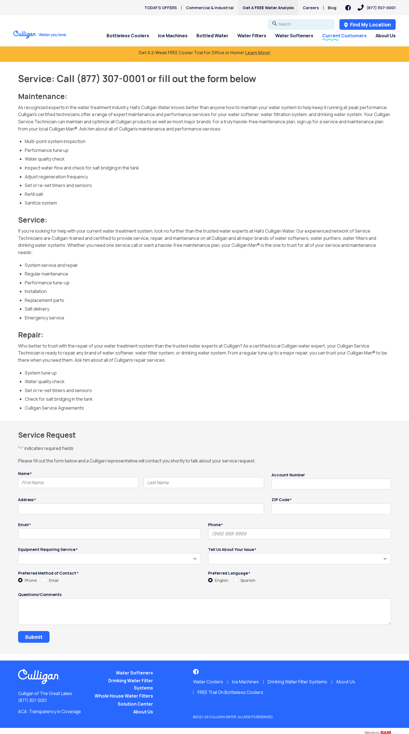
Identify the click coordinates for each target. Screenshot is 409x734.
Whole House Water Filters (124, 696)
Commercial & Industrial (210, 7)
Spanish (247, 580)
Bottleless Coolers (128, 35)
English (221, 580)
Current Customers (344, 35)
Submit (34, 637)
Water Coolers (208, 682)
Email (53, 580)
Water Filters (251, 35)
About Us (386, 35)
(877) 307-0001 (32, 700)
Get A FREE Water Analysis (268, 7)
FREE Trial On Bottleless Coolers (230, 692)
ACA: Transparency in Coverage (49, 712)
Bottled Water (212, 35)
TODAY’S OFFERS (160, 7)
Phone (31, 580)
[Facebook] (348, 8)
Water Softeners (294, 35)
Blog (332, 7)
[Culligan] (40, 34)
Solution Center (135, 704)
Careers (311, 7)
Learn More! (258, 53)
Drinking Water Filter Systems (130, 684)
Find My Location (370, 24)
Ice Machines (173, 35)
